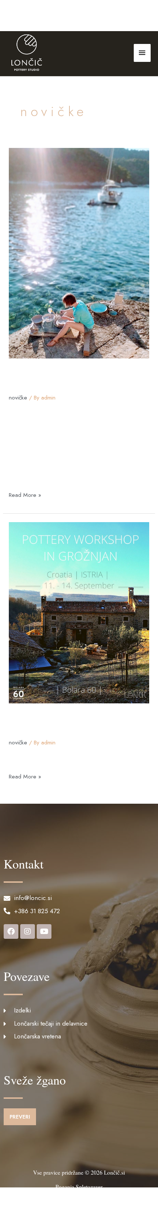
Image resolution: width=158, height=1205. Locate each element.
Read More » (25, 494)
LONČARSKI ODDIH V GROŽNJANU (60, 724)
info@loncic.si (89, 16)
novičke (18, 397)
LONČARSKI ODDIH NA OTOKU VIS (63, 379)
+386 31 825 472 (40, 16)
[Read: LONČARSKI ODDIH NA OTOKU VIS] (79, 252)
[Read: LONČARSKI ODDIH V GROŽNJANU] (79, 612)
